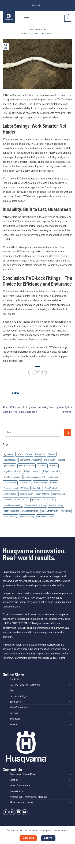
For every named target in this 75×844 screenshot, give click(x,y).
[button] (26, 17)
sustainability (48, 499)
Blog (31, 29)
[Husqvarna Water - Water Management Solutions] (11, 17)
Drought (61, 460)
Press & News (17, 791)
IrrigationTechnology (12, 477)
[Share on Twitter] (37, 372)
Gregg (52, 34)
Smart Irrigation (26, 494)
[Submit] (67, 432)
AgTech (19, 454)
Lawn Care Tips (10, 482)
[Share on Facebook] (31, 372)
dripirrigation (49, 460)
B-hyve (29, 454)
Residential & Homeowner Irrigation (28, 796)
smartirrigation (10, 494)
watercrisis (66, 511)
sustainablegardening (13, 505)
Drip (12, 690)
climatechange (10, 460)
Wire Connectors (19, 707)
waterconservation (30, 511)
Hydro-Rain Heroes (26, 465)
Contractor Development (30, 460)
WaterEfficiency (10, 516)
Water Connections (20, 785)
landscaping (53, 477)
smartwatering (58, 494)
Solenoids (15, 718)
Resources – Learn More (23, 774)
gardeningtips (9, 465)
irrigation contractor (12, 471)
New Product (25, 482)
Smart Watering (42, 494)
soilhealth (8, 499)
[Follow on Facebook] (6, 812)
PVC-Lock (25, 488)
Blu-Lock (51, 454)
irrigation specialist (51, 471)
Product (53, 482)
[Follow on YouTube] (25, 812)
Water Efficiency (27, 516)
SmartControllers (52, 488)
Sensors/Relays (18, 696)
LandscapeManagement (35, 477)
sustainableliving (56, 505)
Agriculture (8, 454)
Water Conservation (49, 511)
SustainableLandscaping (35, 505)
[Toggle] (70, 685)
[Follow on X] (12, 812)
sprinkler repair (21, 499)
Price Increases (40, 482)
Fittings (14, 713)
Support (14, 780)
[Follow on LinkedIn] (18, 812)
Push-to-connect (11, 488)
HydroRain (42, 465)
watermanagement (45, 516)
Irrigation (54, 465)
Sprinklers (15, 701)
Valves (13, 724)
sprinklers (35, 499)
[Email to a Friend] (44, 372)
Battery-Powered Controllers (25, 685)
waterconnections (11, 511)
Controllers (15, 679)
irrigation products (32, 471)
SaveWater (37, 488)
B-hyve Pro (40, 454)
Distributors (37, 5)
